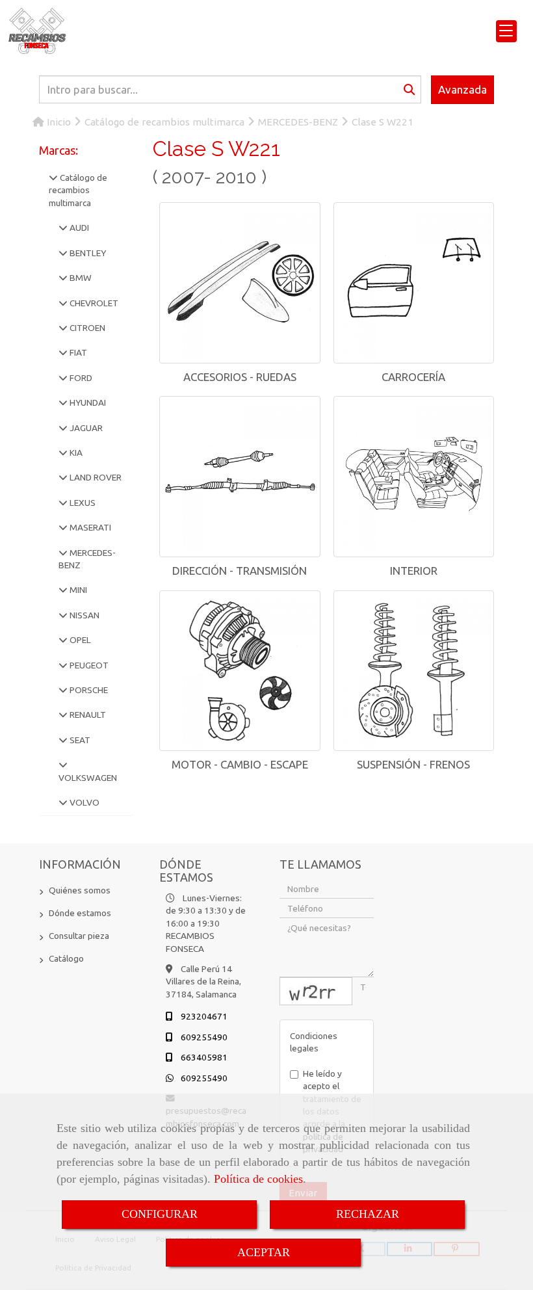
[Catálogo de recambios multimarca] (53, 177)
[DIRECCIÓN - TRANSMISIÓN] (239, 476)
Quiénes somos (79, 890)
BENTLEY (87, 253)
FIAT (77, 352)
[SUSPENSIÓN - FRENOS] (414, 671)
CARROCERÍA (413, 377)
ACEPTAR (263, 1252)
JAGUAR (85, 428)
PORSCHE (88, 690)
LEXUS (82, 502)
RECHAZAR (367, 1213)
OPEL (79, 640)
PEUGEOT (88, 665)
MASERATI (89, 527)
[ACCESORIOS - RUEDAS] (239, 282)
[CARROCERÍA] (414, 282)
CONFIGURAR (160, 1213)
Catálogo (66, 958)
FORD (80, 378)
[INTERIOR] (414, 476)
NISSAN (83, 615)
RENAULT (87, 714)
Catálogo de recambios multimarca (78, 190)
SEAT (79, 740)
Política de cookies (258, 1178)
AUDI (78, 227)
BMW (80, 277)
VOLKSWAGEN (87, 777)
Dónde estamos (80, 913)
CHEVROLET (93, 303)
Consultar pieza (79, 935)
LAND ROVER (95, 477)
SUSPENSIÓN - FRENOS (413, 764)
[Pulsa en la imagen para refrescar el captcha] (316, 991)
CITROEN (86, 327)
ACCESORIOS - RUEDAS (239, 377)
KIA (75, 452)
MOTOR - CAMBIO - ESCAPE (240, 764)
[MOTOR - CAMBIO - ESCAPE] (239, 671)
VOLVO (83, 802)
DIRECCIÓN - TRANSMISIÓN (239, 570)
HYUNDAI (87, 402)
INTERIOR (413, 570)
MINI (77, 590)
